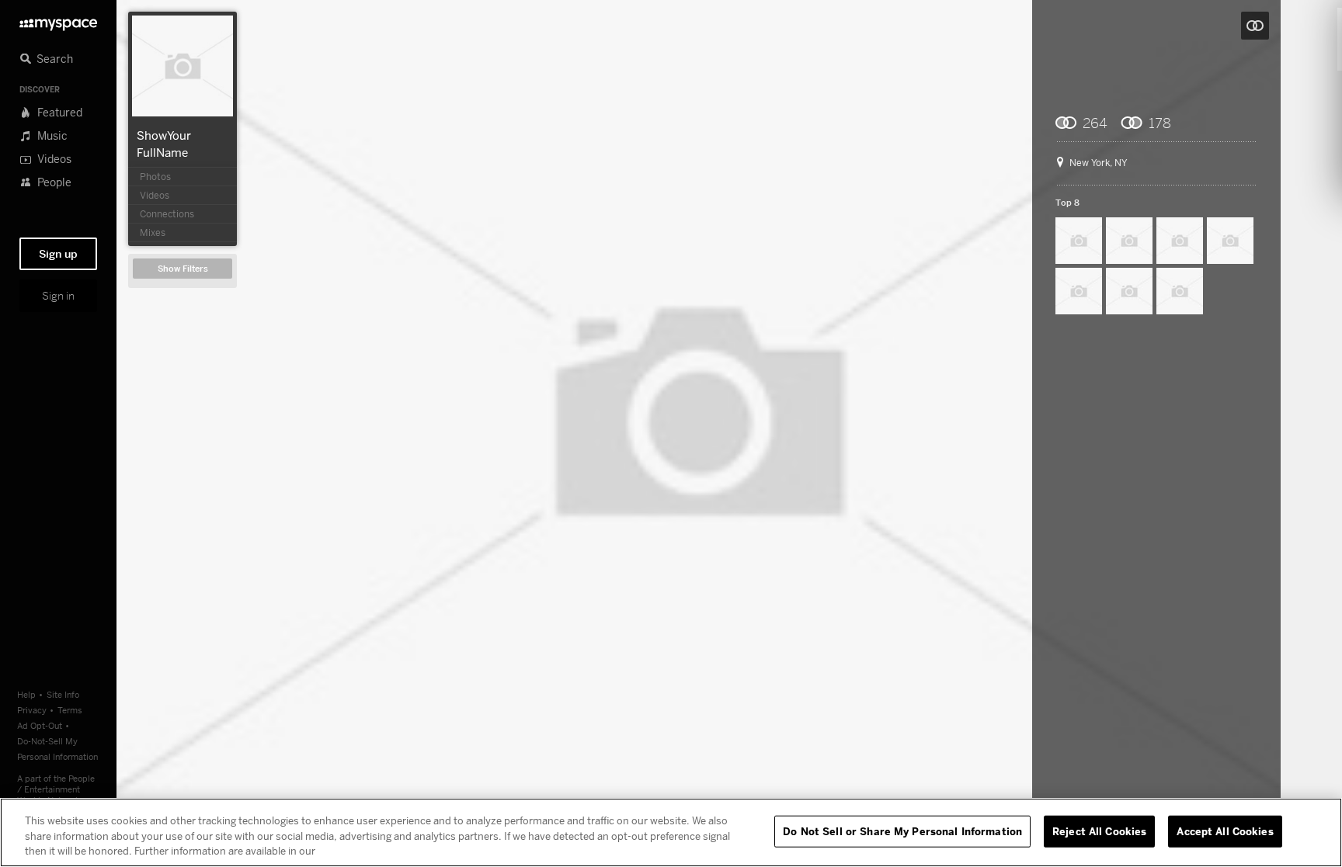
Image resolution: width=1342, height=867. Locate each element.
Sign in (58, 296)
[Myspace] (58, 20)
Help (26, 694)
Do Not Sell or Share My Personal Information (902, 831)
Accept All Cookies (1225, 831)
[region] (671, 832)
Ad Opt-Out (39, 725)
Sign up (58, 254)
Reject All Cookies (1099, 831)
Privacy (32, 710)
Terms (69, 710)
